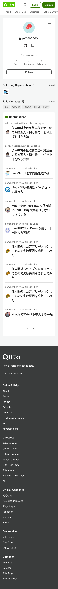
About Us (7, 562)
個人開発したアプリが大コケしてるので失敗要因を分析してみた (32, 251)
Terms (6, 396)
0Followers (41, 62)
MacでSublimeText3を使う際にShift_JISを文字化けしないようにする (31, 210)
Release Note (10, 443)
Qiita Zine (8, 542)
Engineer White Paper (14, 475)
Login (35, 4)
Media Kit (7, 412)
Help (5, 423)
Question (34, 11)
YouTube (7, 517)
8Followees (29, 62)
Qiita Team (8, 537)
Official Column (11, 454)
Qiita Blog (8, 573)
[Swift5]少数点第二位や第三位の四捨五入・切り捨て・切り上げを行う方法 (32, 132)
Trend (8, 11)
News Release (10, 578)
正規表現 (27, 106)
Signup (49, 4)
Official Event (10, 448)
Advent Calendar (11, 459)
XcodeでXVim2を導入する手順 (32, 314)
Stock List (20, 11)
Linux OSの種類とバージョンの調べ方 (31, 190)
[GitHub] (25, 45)
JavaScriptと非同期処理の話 (31, 173)
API (4, 481)
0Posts (16, 62)
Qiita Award (9, 470)
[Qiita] (9, 4)
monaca (16, 106)
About (6, 391)
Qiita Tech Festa (11, 464)
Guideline (7, 407)
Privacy (6, 401)
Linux (6, 106)
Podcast (7, 522)
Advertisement (10, 428)
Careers (7, 567)
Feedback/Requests (13, 418)
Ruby (46, 106)
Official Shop (9, 547)
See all (52, 85)
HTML (37, 106)
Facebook (8, 511)
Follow (29, 72)
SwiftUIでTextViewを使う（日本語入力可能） (32, 230)
